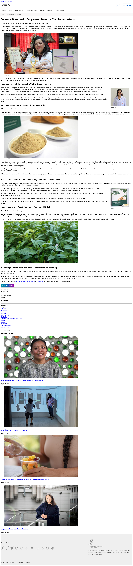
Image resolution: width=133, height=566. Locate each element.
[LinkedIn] (7, 330)
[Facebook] (4, 330)
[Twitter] (5, 330)
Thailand (3, 320)
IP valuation (4, 317)
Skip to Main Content (6, 1)
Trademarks (4, 310)
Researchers (4, 323)
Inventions (3, 308)
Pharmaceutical (5, 327)
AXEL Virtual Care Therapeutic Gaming (14, 430)
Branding (3, 313)
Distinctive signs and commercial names (11, 318)
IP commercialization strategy (25, 281)
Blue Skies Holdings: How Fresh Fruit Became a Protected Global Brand (25, 479)
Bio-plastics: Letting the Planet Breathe (14, 529)
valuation (40, 281)
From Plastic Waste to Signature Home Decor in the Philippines (22, 380)
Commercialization (6, 315)
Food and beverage (6, 325)
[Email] (9, 330)
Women (3, 322)
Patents (3, 312)
